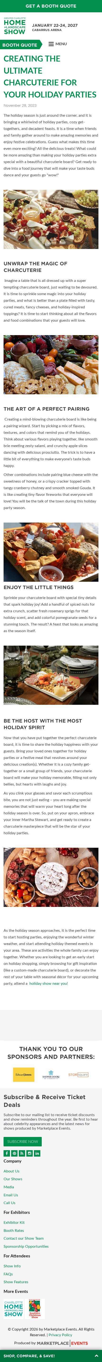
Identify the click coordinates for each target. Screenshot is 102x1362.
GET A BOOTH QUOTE (51, 6)
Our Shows (13, 1179)
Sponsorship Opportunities (26, 1246)
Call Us (9, 1203)
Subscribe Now (22, 1142)
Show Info (12, 1266)
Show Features (16, 1282)
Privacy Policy (60, 1335)
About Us (11, 1171)
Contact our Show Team (24, 1238)
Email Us (11, 1195)
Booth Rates (14, 1231)
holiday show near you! (48, 983)
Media (9, 1187)
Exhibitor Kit (14, 1222)
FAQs (8, 1274)
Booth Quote (19, 45)
